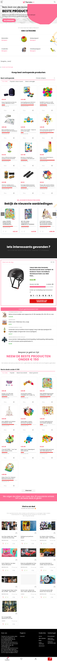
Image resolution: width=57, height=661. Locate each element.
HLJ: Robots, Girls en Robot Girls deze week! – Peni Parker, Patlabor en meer (47, 538)
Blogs (40, 640)
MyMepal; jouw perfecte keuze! (27, 537)
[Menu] (2, 2)
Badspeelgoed (12, 319)
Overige (22, 540)
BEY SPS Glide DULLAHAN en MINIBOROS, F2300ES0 (9, 222)
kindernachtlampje (7, 67)
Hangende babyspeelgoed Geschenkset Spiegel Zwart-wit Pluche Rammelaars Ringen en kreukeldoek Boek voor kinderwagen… (41, 272)
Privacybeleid (51, 636)
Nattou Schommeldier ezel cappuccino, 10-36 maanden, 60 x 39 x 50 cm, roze (31, 314)
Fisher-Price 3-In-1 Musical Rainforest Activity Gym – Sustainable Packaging (8, 479)
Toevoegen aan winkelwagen (41, 301)
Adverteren (42, 646)
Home (40, 636)
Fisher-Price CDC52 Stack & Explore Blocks (46, 158)
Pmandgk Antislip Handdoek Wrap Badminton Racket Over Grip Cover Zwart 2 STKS (28, 186)
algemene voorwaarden (51, 639)
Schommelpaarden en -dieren (15, 312)
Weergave (4, 40)
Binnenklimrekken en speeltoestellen (17, 337)
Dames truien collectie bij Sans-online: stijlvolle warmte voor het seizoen (28, 591)
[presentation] (2, 214)
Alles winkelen (42, 638)
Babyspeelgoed (5, 540)
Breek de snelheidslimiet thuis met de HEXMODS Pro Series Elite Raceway (28, 565)
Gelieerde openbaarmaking (52, 642)
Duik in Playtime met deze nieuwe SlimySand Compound (8, 565)
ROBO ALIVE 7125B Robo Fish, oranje (19, 322)
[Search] (54, 2)
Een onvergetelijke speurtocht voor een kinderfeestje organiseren (8, 618)
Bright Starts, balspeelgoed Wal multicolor (28, 450)
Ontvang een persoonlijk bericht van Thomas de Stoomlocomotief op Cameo (47, 591)
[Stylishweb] (16, 533)
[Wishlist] (21, 659)
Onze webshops (41, 643)
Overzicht (22, 636)
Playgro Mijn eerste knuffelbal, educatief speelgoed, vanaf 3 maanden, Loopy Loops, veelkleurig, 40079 (47, 186)
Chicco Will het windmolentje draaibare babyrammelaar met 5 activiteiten (9, 158)
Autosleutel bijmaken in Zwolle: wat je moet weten (46, 564)
